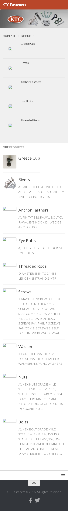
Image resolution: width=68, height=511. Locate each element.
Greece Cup (29, 158)
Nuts (22, 376)
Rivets (24, 179)
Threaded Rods (32, 266)
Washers (26, 346)
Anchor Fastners (33, 209)
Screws (25, 291)
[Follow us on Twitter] (37, 500)
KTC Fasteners (14, 4)
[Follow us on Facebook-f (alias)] (30, 500)
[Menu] (63, 4)
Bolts (23, 421)
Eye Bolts (27, 240)
